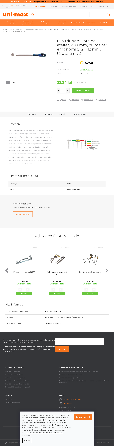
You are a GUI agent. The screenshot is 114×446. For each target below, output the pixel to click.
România (7, 399)
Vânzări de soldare (38, 6)
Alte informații (79, 114)
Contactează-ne (22, 214)
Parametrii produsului (54, 114)
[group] (23, 273)
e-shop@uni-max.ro (71, 399)
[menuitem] (10, 22)
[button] (23, 293)
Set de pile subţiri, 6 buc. (56, 272)
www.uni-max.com (11, 403)
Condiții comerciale (11, 372)
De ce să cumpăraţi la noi (14, 375)
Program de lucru (10, 5)
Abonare (61, 349)
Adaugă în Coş (82, 90)
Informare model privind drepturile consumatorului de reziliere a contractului (83, 381)
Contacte (82, 6)
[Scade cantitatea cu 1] (58, 90)
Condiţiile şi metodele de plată (16, 384)
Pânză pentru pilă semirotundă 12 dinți (89, 273)
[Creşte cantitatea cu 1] (67, 90)
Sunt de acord (82, 417)
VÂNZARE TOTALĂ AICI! (20, 2)
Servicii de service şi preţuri (68, 378)
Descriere (31, 114)
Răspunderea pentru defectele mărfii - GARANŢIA (77, 372)
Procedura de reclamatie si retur (70, 375)
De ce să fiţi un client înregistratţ (16, 387)
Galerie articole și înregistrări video (62, 6)
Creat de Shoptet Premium (98, 443)
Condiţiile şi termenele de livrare (16, 381)
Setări (26, 441)
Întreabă (67, 404)
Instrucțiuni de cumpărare (14, 378)
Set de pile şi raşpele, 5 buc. (23, 273)
